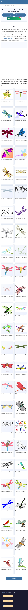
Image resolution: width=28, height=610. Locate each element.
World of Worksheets (8, 605)
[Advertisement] (14, 63)
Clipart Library (5, 592)
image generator (8, 38)
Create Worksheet (20, 14)
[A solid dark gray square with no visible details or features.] (21, 192)
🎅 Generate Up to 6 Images (14, 18)
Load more (14, 578)
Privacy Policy (8, 600)
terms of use (22, 40)
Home (2, 5)
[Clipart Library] (1, 2)
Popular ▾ (20, 2)
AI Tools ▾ (15, 2)
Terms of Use (8, 596)
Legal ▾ (25, 2)
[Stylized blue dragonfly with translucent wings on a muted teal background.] (7, 192)
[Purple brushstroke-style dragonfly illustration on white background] (21, 212)
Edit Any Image (8, 14)
